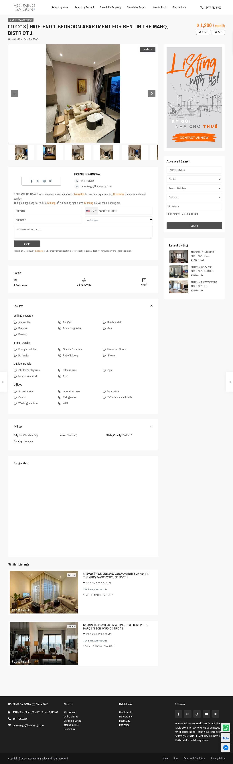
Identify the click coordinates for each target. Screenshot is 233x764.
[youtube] (206, 714)
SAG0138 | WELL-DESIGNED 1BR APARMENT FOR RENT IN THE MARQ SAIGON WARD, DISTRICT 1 (116, 575)
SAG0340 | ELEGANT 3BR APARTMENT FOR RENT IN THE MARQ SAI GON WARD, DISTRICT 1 (115, 626)
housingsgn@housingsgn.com (96, 186)
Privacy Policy (218, 758)
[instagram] (215, 714)
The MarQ (34, 39)
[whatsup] (187, 714)
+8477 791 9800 (212, 7)
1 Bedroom (15, 19)
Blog (175, 758)
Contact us (69, 729)
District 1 (127, 435)
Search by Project (137, 7)
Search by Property (110, 7)
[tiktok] (197, 714)
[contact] (225, 747)
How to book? (126, 712)
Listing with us (71, 716)
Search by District (84, 7)
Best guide (124, 720)
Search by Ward (59, 7)
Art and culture (71, 725)
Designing (124, 725)
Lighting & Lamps (72, 720)
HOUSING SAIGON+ (87, 174)
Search (194, 225)
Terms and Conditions (194, 758)
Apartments (26, 19)
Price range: (173, 214)
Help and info (126, 716)
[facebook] (178, 714)
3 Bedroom (88, 640)
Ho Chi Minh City (19, 39)
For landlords (179, 7)
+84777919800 (87, 180)
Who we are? (70, 712)
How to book (160, 7)
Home (165, 758)
